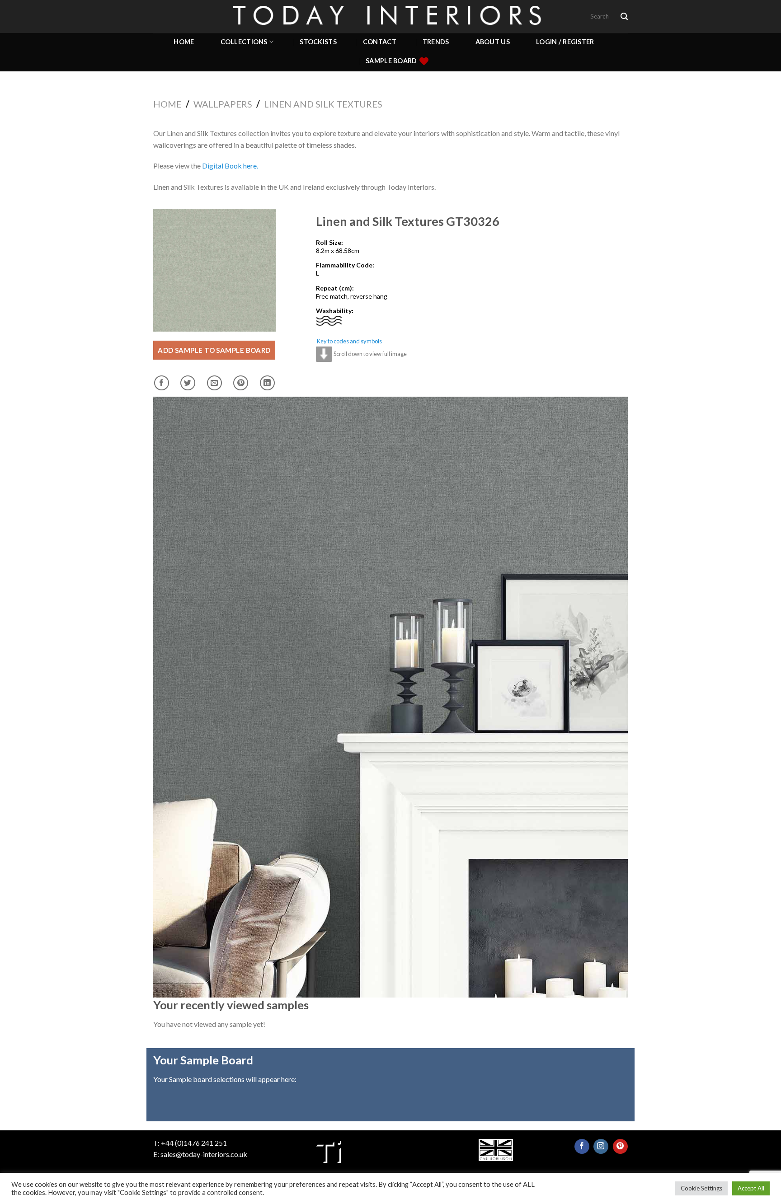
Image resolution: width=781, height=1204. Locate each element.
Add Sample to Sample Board (214, 350)
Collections (244, 42)
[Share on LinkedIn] (267, 382)
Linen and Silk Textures (323, 103)
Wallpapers (222, 103)
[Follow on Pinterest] (620, 1146)
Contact (379, 42)
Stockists (318, 42)
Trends (436, 42)
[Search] (624, 16)
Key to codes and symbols (349, 341)
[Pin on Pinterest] (240, 382)
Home (184, 42)
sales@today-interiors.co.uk (203, 1154)
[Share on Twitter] (187, 382)
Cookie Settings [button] (701, 1188)
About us (492, 42)
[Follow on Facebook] (581, 1146)
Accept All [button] (751, 1188)
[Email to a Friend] (214, 382)
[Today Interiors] (390, 16)
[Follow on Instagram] (600, 1146)
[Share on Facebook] (161, 382)
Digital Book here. (230, 165)
